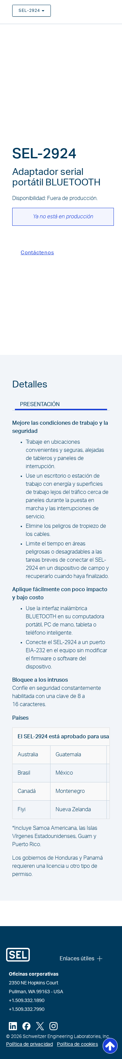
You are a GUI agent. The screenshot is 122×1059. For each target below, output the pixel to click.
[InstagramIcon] (53, 1026)
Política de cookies (77, 1044)
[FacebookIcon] (26, 1026)
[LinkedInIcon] (13, 1026)
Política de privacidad (29, 1044)
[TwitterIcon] (40, 1026)
